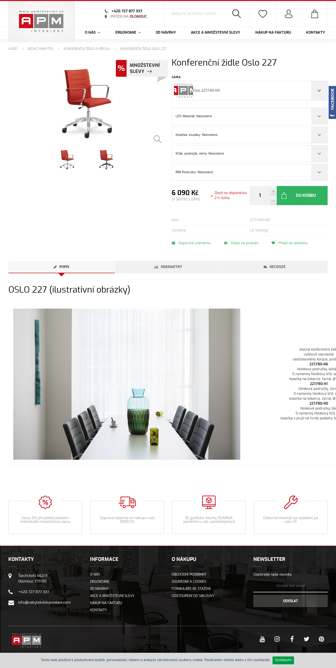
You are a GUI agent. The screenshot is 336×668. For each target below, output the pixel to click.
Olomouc (129, 16)
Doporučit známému (194, 243)
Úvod (12, 49)
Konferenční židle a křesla (87, 49)
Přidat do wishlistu (292, 243)
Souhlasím (283, 660)
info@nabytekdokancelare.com (44, 602)
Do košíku (306, 196)
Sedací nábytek (40, 49)
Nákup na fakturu (273, 32)
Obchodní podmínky (189, 574)
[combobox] (250, 90)
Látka (176, 77)
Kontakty (315, 32)
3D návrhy (166, 32)
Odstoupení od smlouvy (193, 596)
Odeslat (290, 601)
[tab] (61, 267)
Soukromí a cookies (189, 581)
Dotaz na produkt (244, 243)
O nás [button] (91, 32)
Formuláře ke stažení (191, 589)
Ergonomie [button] (126, 32)
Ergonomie (99, 581)
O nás (95, 574)
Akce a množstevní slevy (215, 32)
